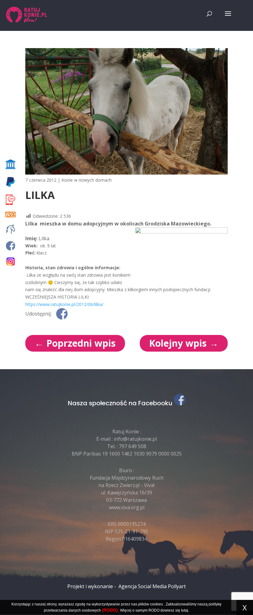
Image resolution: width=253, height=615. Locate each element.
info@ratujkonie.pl (135, 438)
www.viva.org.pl (126, 507)
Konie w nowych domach (86, 180)
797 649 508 (132, 446)
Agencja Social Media (142, 586)
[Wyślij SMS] (11, 199)
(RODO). (110, 610)
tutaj (184, 610)
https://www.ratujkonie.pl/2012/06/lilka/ (64, 304)
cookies (156, 604)
